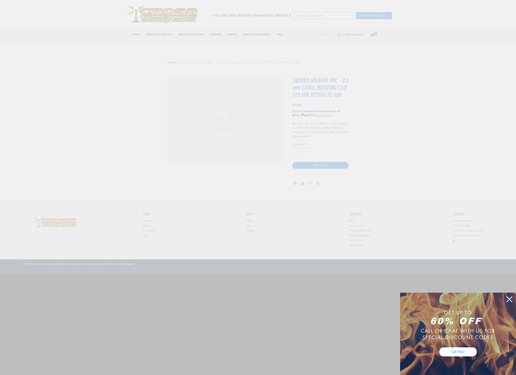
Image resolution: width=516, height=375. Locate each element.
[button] (509, 299)
